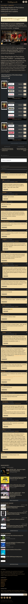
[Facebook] (7, 597)
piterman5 (4, 346)
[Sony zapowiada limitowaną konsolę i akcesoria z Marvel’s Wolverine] (5, 480)
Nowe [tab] (3, 467)
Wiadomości (11, 5)
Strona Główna (4, 579)
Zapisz (25, 594)
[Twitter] (4, 597)
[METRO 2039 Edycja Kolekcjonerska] (3, 559)
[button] (24, 1)
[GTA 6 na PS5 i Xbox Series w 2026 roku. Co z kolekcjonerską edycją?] (5, 487)
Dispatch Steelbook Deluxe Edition (13, 549)
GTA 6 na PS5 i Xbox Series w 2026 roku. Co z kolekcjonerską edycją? (17, 485)
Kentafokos (17, 241)
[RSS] (2, 597)
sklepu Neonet (11, 19)
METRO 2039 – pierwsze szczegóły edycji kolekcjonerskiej (17, 470)
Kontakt (2, 586)
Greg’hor (16, 265)
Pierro (2, 279)
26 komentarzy (4, 15)
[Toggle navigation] (1, 2)
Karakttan (16, 306)
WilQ (16, 334)
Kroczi (3, 305)
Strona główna (4, 5)
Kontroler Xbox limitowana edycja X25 (14, 535)
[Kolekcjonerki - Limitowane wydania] (12, 2)
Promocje (3, 583)
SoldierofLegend (18, 403)
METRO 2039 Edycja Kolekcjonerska (14, 556)
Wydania (3, 582)
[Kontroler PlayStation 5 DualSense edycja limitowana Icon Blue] (3, 545)
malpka (3, 172)
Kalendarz (3, 585)
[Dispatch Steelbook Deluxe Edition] (3, 552)
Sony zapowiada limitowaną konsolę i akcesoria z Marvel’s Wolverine (18, 478)
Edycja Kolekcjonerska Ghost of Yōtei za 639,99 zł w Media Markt (15, 507)
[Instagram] (10, 597)
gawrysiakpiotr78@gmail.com (19, 355)
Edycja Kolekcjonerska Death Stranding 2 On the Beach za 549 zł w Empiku (17, 513)
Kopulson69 (4, 202)
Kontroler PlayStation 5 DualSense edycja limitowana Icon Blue (15, 543)
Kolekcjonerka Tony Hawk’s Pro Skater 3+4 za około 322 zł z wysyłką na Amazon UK (17, 526)
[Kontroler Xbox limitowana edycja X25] (3, 538)
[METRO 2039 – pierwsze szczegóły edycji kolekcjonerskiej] (5, 472)
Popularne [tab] (10, 467)
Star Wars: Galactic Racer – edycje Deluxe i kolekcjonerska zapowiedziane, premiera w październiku (17, 494)
